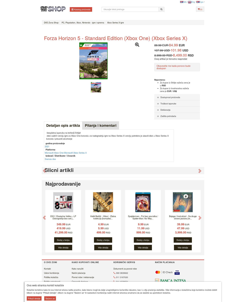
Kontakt (47, 268)
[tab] (177, 97)
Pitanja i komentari (100, 125)
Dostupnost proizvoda (170, 97)
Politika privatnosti (52, 281)
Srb (184, 1)
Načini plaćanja (78, 272)
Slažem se (50, 298)
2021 (47, 146)
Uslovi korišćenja (51, 272)
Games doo (50, 158)
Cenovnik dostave (80, 281)
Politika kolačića (51, 277)
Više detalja (63, 247)
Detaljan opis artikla (63, 125)
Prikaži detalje (34, 298)
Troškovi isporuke (168, 103)
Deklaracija (165, 109)
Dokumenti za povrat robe (125, 268)
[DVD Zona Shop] (52, 9)
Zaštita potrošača (168, 116)
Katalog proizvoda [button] (82, 9)
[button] (44, 170)
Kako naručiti (77, 268)
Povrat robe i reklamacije (83, 277)
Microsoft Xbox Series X (75, 152)
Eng (193, 1)
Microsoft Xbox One (54, 152)
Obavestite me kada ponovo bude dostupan (173, 67)
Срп (201, 1)
